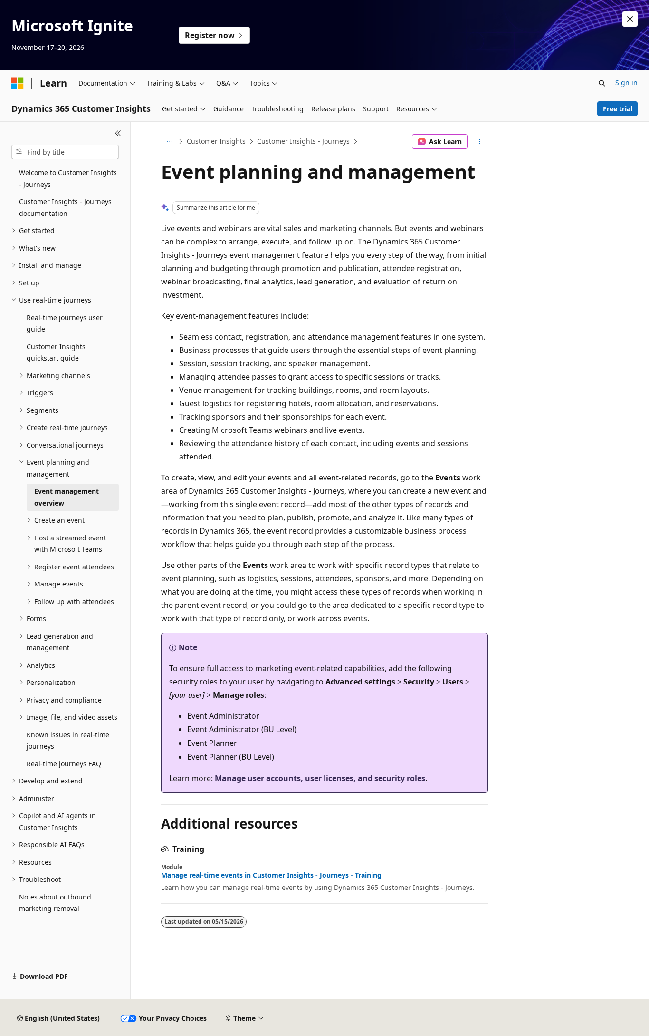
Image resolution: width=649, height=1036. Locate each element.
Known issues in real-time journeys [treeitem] (68, 740)
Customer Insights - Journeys (303, 141)
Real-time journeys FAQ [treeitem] (64, 763)
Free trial (617, 108)
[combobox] (65, 152)
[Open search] (601, 83)
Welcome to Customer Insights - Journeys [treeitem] (68, 178)
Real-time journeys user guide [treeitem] (65, 323)
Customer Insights (216, 141)
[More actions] (479, 141)
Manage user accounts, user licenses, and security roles (320, 778)
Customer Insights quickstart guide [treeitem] (56, 352)
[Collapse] (118, 133)
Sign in (626, 82)
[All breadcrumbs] (169, 141)
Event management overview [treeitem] (66, 497)
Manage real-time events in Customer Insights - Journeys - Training (271, 875)
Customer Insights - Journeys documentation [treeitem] (65, 207)
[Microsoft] (17, 83)
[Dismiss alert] (630, 19)
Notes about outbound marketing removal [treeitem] (55, 902)
